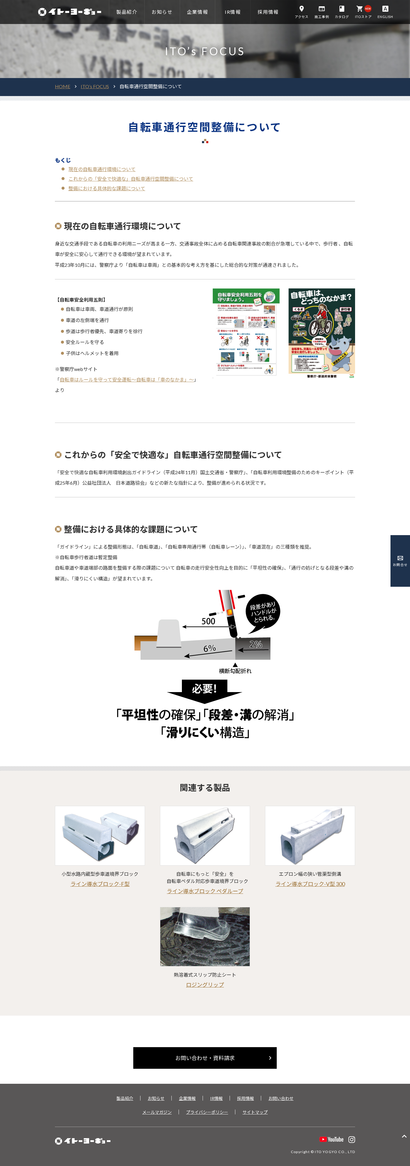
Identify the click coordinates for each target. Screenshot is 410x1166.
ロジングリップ (205, 984)
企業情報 (187, 1098)
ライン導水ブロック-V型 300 (310, 884)
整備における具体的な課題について (106, 188)
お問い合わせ (281, 1098)
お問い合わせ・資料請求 (224, 1058)
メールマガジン (157, 1112)
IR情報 (216, 1098)
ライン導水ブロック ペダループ (205, 891)
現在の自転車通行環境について (102, 169)
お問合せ (400, 565)
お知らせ (156, 1098)
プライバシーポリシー (207, 1112)
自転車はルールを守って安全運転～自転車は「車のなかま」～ (127, 379)
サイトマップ (255, 1112)
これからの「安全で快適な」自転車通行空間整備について (130, 179)
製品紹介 (124, 1098)
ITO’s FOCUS (95, 86)
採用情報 (245, 1098)
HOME (62, 86)
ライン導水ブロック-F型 (100, 884)
